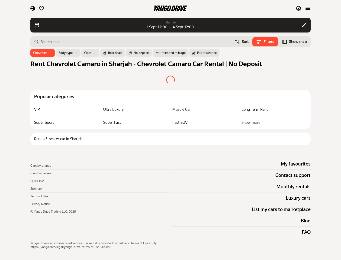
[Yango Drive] (170, 8)
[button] (32, 8)
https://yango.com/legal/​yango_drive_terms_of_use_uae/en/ (70, 247)
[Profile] (298, 8)
